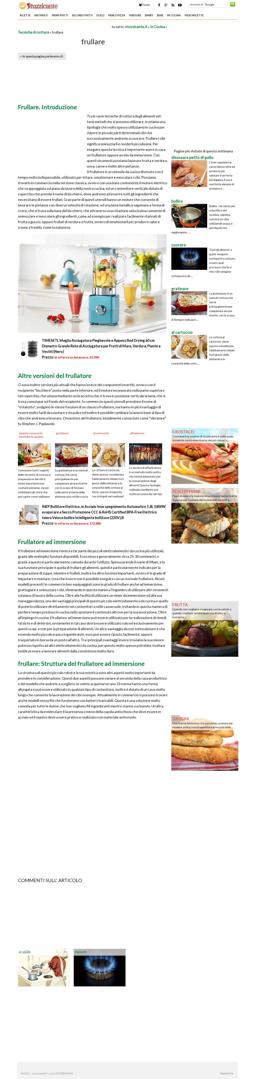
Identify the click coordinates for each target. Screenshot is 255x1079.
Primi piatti (60, 15)
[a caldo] (44, 967)
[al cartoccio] (110, 454)
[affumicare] (147, 453)
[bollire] (190, 216)
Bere (160, 15)
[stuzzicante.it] (39, 5)
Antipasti (41, 15)
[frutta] (204, 628)
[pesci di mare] (204, 515)
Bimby (149, 15)
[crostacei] (204, 455)
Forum (146, 4)
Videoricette (193, 15)
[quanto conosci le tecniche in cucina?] (36, 455)
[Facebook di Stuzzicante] (159, 5)
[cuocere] (100, 967)
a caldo (24, 952)
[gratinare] (73, 455)
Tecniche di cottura (33, 32)
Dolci (100, 15)
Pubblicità (226, 1073)
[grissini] (204, 742)
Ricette (25, 15)
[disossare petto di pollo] (190, 173)
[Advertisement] (64, 26)
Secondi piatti (82, 15)
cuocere (81, 952)
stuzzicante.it (136, 26)
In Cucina (174, 15)
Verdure (135, 15)
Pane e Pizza (116, 15)
